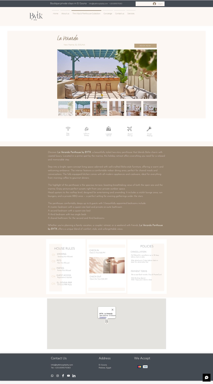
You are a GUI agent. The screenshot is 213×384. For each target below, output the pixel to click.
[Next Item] (152, 74)
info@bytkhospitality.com (98, 3)
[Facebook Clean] (63, 375)
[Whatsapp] (52, 375)
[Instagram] (57, 375)
